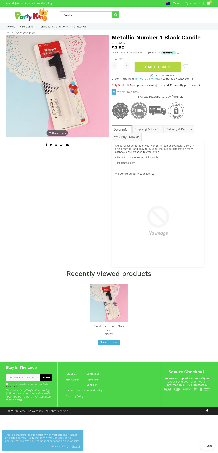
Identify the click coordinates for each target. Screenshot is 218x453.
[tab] (122, 129)
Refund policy (94, 390)
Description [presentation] (121, 129)
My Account (192, 3)
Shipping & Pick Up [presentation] (148, 129)
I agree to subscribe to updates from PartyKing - (30, 385)
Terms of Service (75, 390)
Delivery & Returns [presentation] (179, 129)
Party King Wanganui (31, 411)
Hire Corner (27, 26)
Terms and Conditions (53, 26)
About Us (71, 373)
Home (11, 26)
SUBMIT (46, 378)
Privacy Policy (12, 386)
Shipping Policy (74, 396)
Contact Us (79, 26)
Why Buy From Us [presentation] (126, 137)
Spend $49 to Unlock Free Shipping (29, 3)
